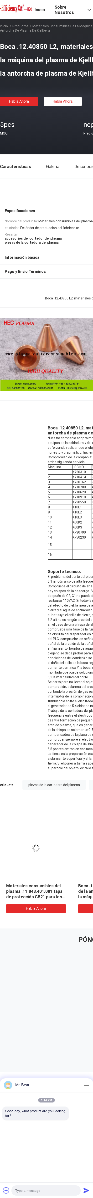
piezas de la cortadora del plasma (54, 785)
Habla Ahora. (19, 101)
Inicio (4, 26)
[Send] (86, 1190)
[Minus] (86, 1085)
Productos (20, 26)
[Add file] (6, 1190)
